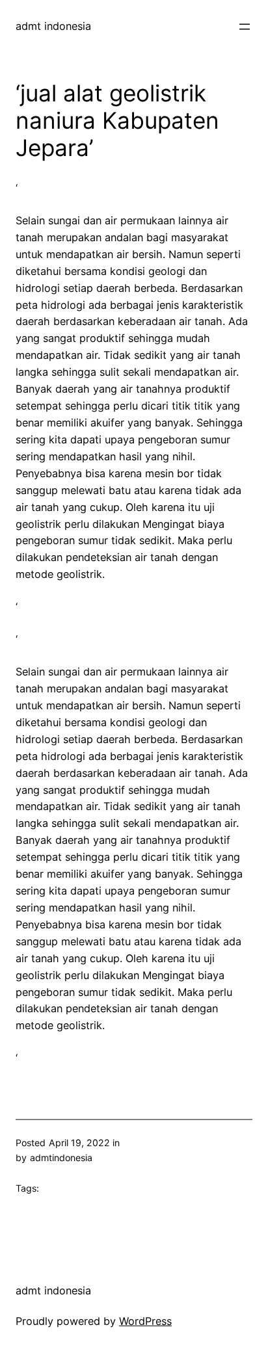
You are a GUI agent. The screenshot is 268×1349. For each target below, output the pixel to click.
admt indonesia (53, 26)
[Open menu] (244, 26)
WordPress (145, 1321)
